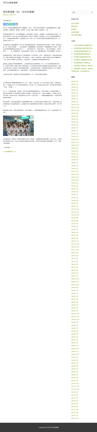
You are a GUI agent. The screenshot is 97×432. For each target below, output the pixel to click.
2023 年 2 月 (74, 203)
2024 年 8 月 (74, 151)
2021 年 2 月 (74, 273)
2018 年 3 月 (74, 375)
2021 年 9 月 (74, 253)
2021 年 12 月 (75, 244)
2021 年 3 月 (74, 270)
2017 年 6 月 (74, 401)
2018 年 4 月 (74, 372)
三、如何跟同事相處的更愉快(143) (81, 51)
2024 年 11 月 (75, 142)
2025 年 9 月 (74, 113)
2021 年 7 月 (74, 258)
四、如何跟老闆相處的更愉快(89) (80, 54)
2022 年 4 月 (74, 232)
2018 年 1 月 (74, 380)
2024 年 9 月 (74, 148)
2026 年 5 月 (74, 90)
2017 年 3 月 (74, 409)
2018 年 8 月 (74, 360)
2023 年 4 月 (74, 197)
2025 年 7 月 (74, 119)
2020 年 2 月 (74, 308)
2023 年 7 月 (74, 189)
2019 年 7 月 (74, 328)
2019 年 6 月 (74, 331)
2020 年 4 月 (74, 302)
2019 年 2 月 (74, 343)
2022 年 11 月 (75, 212)
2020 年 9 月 (74, 287)
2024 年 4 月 (74, 163)
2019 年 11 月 (75, 317)
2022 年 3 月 (74, 235)
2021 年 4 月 (74, 267)
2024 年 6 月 (74, 157)
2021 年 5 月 (74, 264)
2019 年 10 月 (75, 319)
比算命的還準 (75, 32)
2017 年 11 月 (75, 386)
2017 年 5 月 (74, 404)
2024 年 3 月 (74, 165)
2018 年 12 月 (75, 348)
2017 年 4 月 (74, 407)
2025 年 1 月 (74, 136)
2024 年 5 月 (74, 160)
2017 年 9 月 (74, 392)
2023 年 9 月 (74, 183)
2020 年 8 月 (74, 290)
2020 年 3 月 (74, 305)
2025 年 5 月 (74, 125)
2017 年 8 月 (74, 395)
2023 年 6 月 (74, 192)
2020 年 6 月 (74, 296)
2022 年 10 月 (75, 215)
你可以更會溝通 (10, 2)
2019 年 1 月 (74, 346)
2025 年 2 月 (74, 134)
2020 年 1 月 (74, 311)
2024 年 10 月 (75, 145)
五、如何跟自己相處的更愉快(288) (81, 57)
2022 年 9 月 (74, 218)
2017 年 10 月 (75, 389)
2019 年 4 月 (74, 337)
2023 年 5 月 (74, 195)
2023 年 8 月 (74, 186)
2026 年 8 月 (74, 81)
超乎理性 (73, 29)
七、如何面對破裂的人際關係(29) (80, 63)
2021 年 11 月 (75, 247)
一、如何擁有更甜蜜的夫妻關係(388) (81, 45)
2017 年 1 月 (74, 415)
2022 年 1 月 (74, 241)
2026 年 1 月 (74, 102)
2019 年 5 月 (74, 334)
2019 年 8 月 (74, 325)
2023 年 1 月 (74, 206)
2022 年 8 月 (74, 221)
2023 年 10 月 (75, 180)
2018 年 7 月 (74, 363)
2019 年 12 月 (75, 314)
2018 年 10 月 (75, 354)
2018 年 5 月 (74, 369)
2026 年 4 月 (74, 93)
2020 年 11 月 (75, 282)
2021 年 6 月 (74, 261)
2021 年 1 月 (74, 276)
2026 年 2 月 (74, 99)
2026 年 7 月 (74, 84)
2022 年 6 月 (74, 226)
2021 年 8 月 (74, 256)
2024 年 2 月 (74, 168)
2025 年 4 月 (74, 128)
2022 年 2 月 (74, 238)
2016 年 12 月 (75, 418)
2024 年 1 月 (74, 171)
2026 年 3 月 (74, 96)
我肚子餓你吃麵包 (76, 35)
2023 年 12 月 (75, 174)
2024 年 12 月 (75, 139)
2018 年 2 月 (74, 377)
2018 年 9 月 (74, 357)
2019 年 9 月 (74, 322)
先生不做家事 (75, 23)
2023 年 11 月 (75, 177)
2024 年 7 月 (74, 154)
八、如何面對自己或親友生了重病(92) (82, 66)
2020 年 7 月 (74, 293)
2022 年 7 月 (74, 224)
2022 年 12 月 (75, 209)
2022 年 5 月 (74, 229)
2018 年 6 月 (74, 366)
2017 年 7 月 (74, 398)
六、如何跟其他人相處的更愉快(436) (81, 60)
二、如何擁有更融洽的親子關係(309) (81, 48)
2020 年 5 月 (74, 299)
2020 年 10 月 (75, 285)
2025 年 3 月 (74, 131)
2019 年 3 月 (74, 340)
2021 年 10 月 (75, 250)
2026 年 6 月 (74, 87)
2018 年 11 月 (75, 351)
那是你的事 (74, 26)
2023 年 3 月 (74, 200)
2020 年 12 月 (75, 279)
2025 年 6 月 (74, 122)
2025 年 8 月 (74, 116)
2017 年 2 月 (74, 412)
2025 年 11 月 (75, 107)
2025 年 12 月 (75, 105)
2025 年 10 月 (75, 110)
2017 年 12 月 (75, 383)
